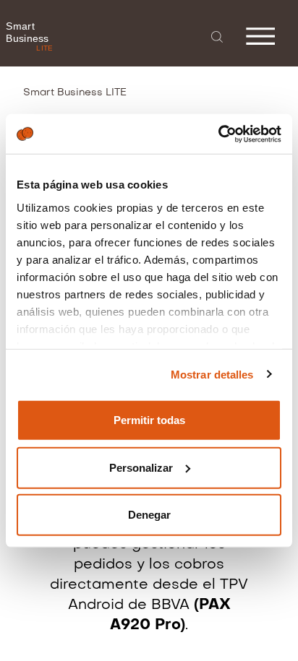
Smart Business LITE (75, 93)
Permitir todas (149, 420)
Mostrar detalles (212, 374)
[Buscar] (217, 36)
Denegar (149, 515)
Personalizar (141, 467)
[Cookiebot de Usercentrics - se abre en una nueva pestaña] (218, 133)
